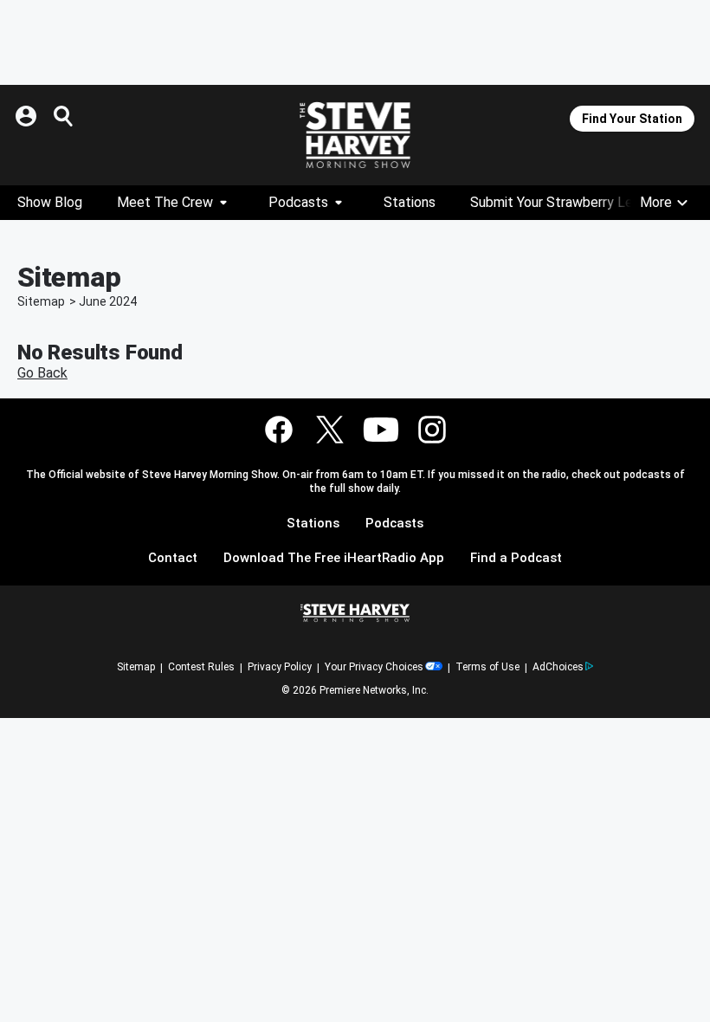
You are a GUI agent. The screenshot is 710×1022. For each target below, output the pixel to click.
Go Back (42, 373)
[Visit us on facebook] (279, 429)
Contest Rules (201, 667)
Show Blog (49, 202)
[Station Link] (355, 135)
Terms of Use (487, 667)
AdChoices (558, 667)
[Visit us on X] (330, 429)
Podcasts (298, 202)
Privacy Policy (280, 667)
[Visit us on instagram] (432, 429)
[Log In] (28, 116)
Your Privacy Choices (374, 667)
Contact (172, 558)
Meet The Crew (165, 202)
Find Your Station (632, 119)
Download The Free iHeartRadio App (333, 558)
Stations (410, 202)
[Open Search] (64, 116)
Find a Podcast (516, 558)
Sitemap (41, 301)
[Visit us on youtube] (381, 429)
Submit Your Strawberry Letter (563, 202)
